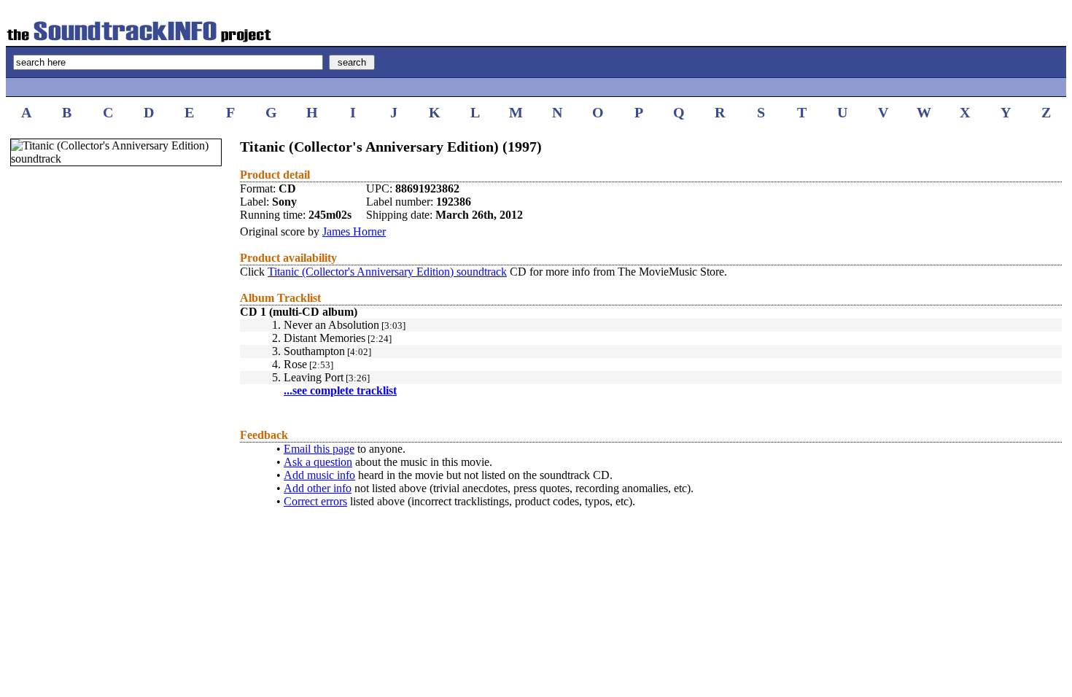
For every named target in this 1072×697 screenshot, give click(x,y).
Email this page (319, 449)
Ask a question (318, 462)
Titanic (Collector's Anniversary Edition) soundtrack (387, 271)
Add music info (319, 475)
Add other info (317, 488)
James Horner (354, 231)
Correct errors (315, 501)
